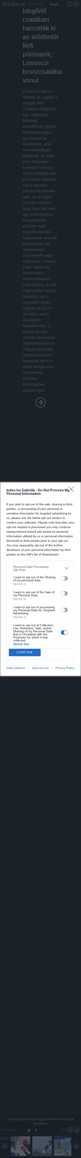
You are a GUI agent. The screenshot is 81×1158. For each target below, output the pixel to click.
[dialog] (40, 579)
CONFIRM (25, 652)
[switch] (64, 578)
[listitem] (40, 568)
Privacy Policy (65, 668)
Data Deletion (16, 668)
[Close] (72, 490)
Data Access (40, 668)
